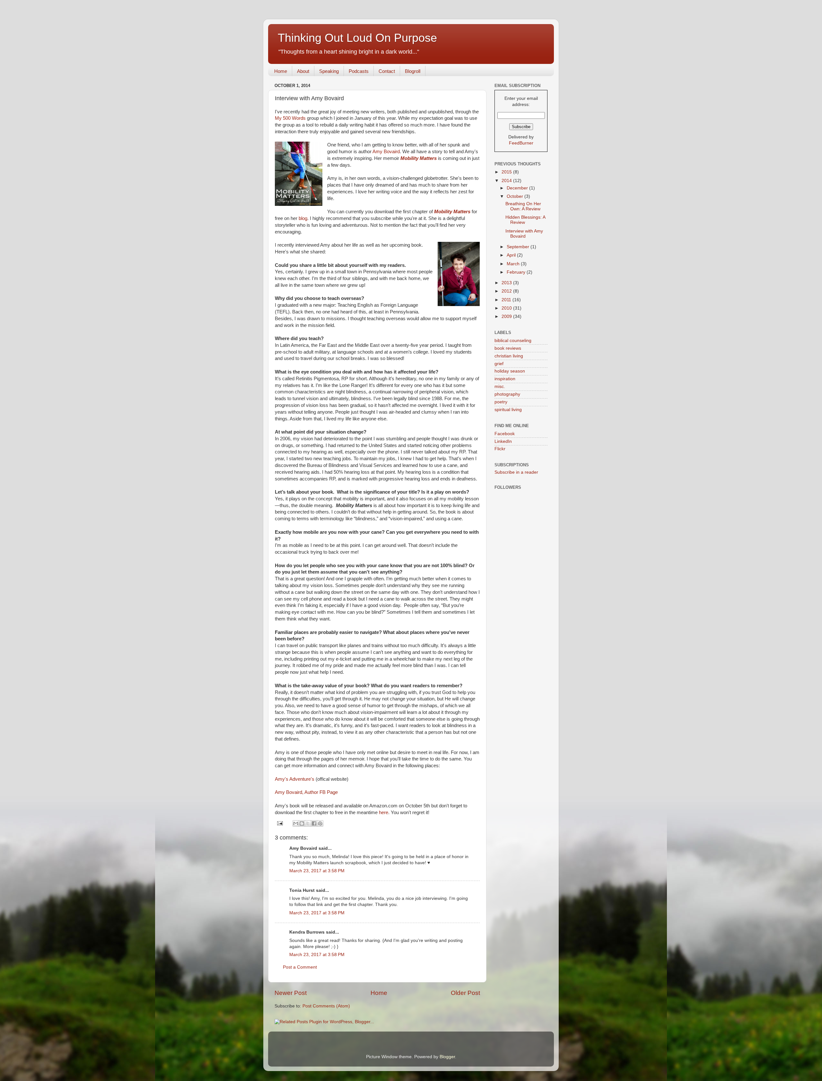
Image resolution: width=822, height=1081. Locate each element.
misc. (499, 386)
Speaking (329, 71)
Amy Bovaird (386, 151)
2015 (507, 172)
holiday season (509, 371)
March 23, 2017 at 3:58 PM (317, 870)
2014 (507, 180)
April (512, 255)
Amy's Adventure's (295, 779)
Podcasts (359, 71)
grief (498, 363)
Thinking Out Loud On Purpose (357, 37)
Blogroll (412, 71)
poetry (500, 402)
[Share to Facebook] (314, 823)
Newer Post (291, 992)
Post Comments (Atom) (326, 1006)
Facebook (504, 433)
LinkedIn (503, 441)
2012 (507, 291)
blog (303, 218)
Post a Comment (300, 967)
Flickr (499, 448)
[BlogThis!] (302, 823)
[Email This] (296, 823)
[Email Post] (279, 823)
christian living (508, 356)
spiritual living (508, 409)
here (383, 812)
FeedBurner (521, 143)
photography (507, 394)
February (517, 272)
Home (280, 71)
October (515, 196)
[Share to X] (308, 823)
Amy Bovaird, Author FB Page (306, 792)
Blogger (447, 1056)
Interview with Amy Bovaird (524, 234)
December (518, 188)
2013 (507, 282)
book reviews (507, 348)
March (514, 263)
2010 (507, 308)
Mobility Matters (418, 158)
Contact (387, 71)
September (518, 246)
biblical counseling (512, 340)
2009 (507, 316)
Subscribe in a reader (516, 472)
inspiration (504, 378)
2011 (507, 299)
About (303, 71)
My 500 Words (290, 118)
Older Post (465, 992)
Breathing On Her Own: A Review (523, 206)
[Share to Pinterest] (320, 823)
